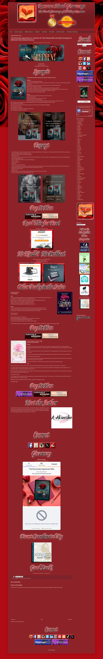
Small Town (80, 188)
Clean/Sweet (80, 132)
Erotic (79, 143)
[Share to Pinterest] (22, 576)
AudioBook (80, 122)
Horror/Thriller (80, 159)
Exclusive (79, 146)
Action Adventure (81, 120)
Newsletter (37, 31)
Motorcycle (79, 166)
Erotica (79, 145)
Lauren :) (82, 109)
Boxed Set (79, 129)
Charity (79, 130)
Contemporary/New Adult (24, 578)
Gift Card (79, 152)
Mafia (79, 162)
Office (79, 172)
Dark (78, 137)
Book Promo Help (60, 31)
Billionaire (17, 578)
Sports (79, 189)
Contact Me (44, 31)
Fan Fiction (79, 149)
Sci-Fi (79, 183)
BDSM (79, 126)
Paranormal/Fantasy (81, 173)
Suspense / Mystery (81, 192)
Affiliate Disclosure (29, 31)
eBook (30, 578)
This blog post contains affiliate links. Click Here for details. (41, 42)
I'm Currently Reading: (84, 86)
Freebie (79, 150)
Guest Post (79, 153)
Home (11, 31)
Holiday (79, 158)
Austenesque (80, 123)
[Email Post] (14, 576)
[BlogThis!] (17, 576)
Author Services (80, 125)
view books (90, 115)
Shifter (79, 185)
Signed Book (80, 186)
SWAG (79, 193)
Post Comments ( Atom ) (19, 621)
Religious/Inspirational (81, 178)
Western (79, 198)
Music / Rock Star (81, 168)
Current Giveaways (18, 31)
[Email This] (16, 576)
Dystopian (79, 139)
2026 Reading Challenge (84, 107)
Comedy (79, 133)
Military (79, 163)
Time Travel (80, 195)
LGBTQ (79, 160)
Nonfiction (79, 170)
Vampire (79, 196)
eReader (79, 142)
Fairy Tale (79, 147)
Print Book (79, 176)
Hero (78, 155)
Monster (79, 165)
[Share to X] (19, 576)
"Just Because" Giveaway (72, 31)
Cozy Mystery (80, 136)
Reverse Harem (80, 179)
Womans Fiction (80, 199)
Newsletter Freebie (81, 169)
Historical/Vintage (81, 156)
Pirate (79, 175)
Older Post (70, 619)
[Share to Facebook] (20, 576)
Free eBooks (52, 31)
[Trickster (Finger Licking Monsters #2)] (84, 97)
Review (79, 180)
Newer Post (13, 619)
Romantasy (79, 182)
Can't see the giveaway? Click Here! (41, 461)
